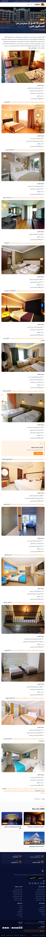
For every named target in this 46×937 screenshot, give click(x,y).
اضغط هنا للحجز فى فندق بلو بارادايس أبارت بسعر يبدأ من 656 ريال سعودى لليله (27, 102)
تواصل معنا (43, 913)
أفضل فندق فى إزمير (12, 790)
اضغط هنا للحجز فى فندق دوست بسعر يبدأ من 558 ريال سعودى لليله (29, 149)
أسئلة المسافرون (19, 914)
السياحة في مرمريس (37, 798)
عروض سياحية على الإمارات (17, 892)
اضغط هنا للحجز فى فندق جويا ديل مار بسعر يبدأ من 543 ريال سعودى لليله (28, 197)
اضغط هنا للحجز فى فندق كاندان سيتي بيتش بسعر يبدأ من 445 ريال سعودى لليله (27, 338)
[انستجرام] (38, 883)
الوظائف (43, 914)
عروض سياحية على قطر (18, 900)
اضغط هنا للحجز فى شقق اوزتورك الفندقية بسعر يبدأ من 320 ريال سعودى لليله (27, 504)
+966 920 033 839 (4, 1)
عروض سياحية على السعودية (17, 896)
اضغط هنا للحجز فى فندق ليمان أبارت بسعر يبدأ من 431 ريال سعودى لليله (29, 459)
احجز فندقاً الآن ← (38, 453)
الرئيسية (43, 17)
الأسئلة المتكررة (42, 907)
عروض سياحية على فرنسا (18, 898)
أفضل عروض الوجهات (41, 889)
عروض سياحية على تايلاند (40, 900)
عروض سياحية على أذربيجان (40, 898)
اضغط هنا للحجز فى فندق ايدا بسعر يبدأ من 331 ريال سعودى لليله (30, 290)
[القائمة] (28, 4)
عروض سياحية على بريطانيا (17, 894)
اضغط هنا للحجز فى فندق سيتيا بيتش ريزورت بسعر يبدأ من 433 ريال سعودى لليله (27, 243)
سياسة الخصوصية (41, 909)
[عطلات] (39, 4)
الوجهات (21, 909)
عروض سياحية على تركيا (18, 889)
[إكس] (41, 883)
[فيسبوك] (43, 883)
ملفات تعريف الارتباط (10, 935)
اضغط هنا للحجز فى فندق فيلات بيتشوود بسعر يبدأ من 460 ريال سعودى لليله (28, 650)
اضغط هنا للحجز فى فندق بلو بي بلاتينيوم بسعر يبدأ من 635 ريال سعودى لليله (28, 602)
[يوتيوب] (35, 883)
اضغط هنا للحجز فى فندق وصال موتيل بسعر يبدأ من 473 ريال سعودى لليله (28, 554)
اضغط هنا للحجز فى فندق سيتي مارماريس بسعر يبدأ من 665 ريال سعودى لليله (28, 391)
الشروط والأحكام (42, 911)
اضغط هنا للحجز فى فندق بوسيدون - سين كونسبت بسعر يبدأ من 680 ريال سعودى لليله (25, 788)
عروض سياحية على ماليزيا (40, 890)
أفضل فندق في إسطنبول (30, 790)
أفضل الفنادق (20, 911)
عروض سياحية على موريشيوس (17, 890)
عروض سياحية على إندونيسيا (40, 894)
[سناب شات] (30, 883)
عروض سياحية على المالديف (40, 892)
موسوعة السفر (20, 913)
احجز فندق (20, 907)
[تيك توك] (32, 883)
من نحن (43, 905)
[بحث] (31, 4)
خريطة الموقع (3, 935)
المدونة (21, 916)
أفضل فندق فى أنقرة (21, 790)
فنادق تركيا (42, 19)
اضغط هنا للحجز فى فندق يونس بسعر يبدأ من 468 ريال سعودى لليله (30, 698)
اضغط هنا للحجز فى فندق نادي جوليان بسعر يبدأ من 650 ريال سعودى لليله (28, 738)
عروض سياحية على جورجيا (40, 896)
